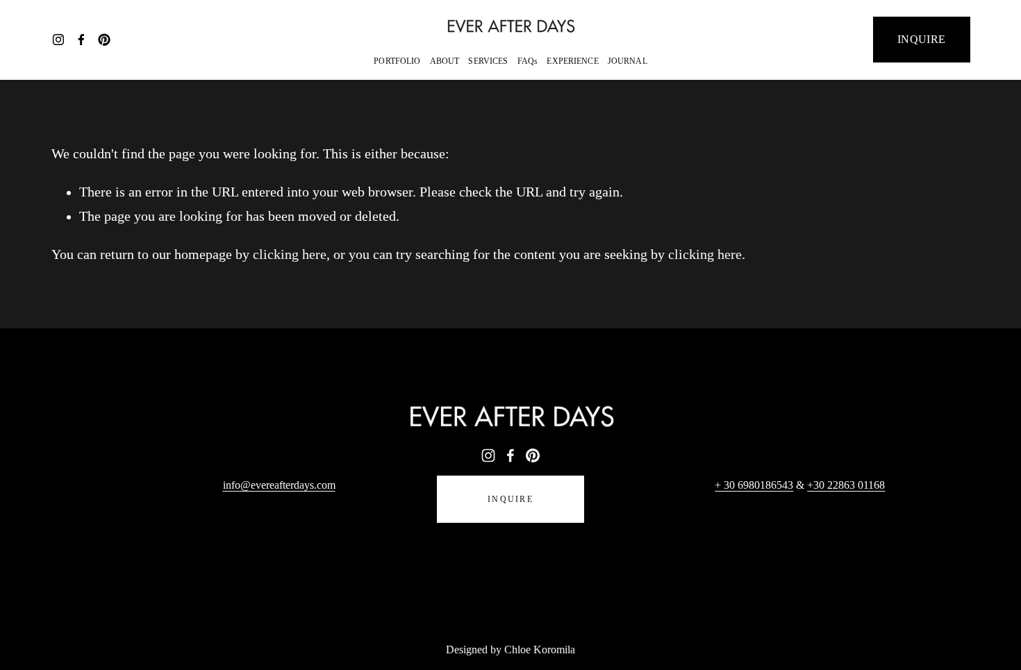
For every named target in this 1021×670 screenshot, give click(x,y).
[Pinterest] (104, 40)
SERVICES (488, 61)
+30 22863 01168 (846, 485)
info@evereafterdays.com (279, 485)
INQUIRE (921, 39)
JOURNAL (627, 61)
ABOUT (445, 61)
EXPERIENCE (572, 61)
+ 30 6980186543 (754, 485)
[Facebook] (81, 40)
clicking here (289, 254)
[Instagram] (58, 40)
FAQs (527, 61)
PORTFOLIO (397, 61)
